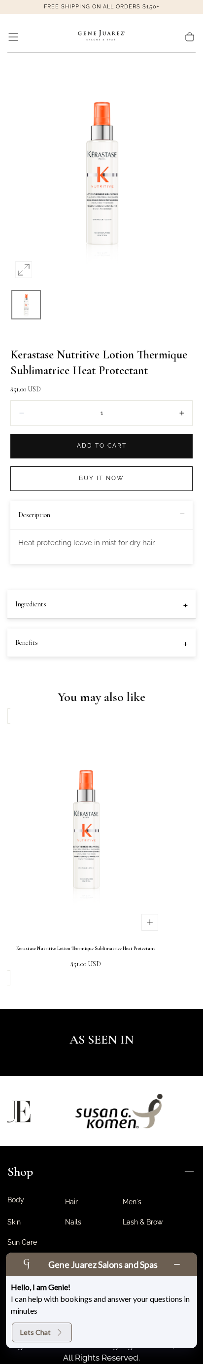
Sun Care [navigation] (22, 1242)
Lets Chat (35, 1332)
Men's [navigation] (132, 1202)
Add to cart (102, 445)
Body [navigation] (15, 1200)
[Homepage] (101, 37)
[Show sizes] (149, 922)
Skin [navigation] (14, 1222)
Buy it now (101, 478)
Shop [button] (20, 1171)
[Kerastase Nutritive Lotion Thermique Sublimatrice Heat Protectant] (85, 829)
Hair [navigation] (71, 1202)
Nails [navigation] (73, 1222)
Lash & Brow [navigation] (143, 1222)
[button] (13, 37)
